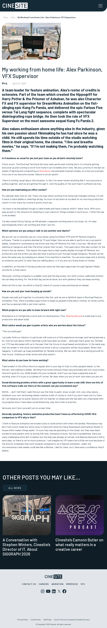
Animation (58, 584)
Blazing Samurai (74, 315)
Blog (13, 17)
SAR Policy (47, 619)
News (5, 17)
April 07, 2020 (19, 83)
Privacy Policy (22, 619)
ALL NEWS (14, 488)
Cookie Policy (35, 619)
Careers (44, 584)
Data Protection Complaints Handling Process (72, 619)
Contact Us (29, 584)
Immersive (72, 584)
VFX (83, 584)
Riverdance (45, 170)
